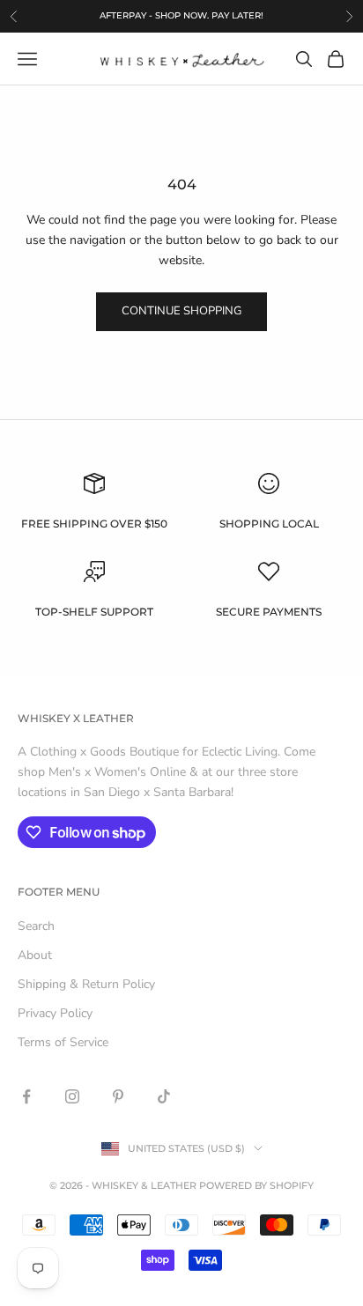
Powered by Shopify (256, 1185)
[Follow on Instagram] (72, 1096)
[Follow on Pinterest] (118, 1096)
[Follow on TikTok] (164, 1096)
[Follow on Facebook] (26, 1096)
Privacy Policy (55, 1013)
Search (36, 926)
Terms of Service (63, 1042)
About (35, 955)
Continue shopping (181, 311)
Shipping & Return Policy (86, 984)
